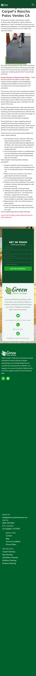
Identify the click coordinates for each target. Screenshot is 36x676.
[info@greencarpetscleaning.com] (18, 333)
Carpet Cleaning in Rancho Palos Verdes (15, 77)
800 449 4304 (18, 329)
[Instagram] (3, 378)
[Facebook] (8, 378)
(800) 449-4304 (8, 523)
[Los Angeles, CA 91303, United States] (18, 315)
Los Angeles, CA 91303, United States (18, 320)
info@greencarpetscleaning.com (18, 338)
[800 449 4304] (18, 324)
